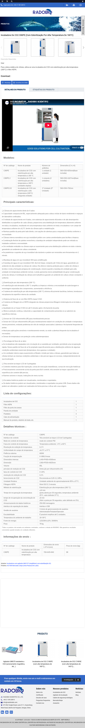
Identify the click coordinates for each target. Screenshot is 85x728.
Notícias (78, 692)
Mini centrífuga (21, 722)
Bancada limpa (58, 700)
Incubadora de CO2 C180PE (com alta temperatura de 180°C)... (42, 664)
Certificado (39, 695)
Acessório (56, 703)
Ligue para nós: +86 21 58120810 (14, 5)
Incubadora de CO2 (59, 692)
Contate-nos (40, 703)
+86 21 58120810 (9, 699)
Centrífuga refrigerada (37, 722)
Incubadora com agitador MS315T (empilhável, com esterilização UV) (29, 563)
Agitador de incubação (60, 695)
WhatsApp (7, 82)
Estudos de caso (41, 697)
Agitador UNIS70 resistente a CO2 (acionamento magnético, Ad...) (14, 664)
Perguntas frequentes (43, 700)
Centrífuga (69, 722)
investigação (68, 680)
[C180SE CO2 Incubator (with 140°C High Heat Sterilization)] (71, 649)
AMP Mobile (65, 720)
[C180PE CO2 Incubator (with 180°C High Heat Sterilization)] (42, 649)
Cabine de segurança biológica (63, 697)
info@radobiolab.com (10, 702)
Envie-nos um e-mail (22, 82)
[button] (83, 47)
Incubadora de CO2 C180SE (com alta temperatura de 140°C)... (71, 664)
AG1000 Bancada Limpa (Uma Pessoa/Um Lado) (23, 565)
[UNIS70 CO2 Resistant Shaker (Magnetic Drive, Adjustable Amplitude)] (14, 649)
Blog (77, 695)
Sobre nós (39, 692)
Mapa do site (55, 720)
